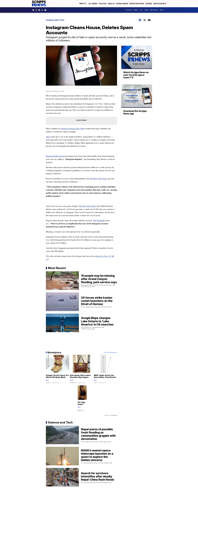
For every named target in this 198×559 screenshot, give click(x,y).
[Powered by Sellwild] (114, 415)
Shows (148, 4)
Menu (82, 3)
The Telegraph (98, 220)
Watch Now (159, 4)
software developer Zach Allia (72, 128)
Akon (48, 136)
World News (122, 4)
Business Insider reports (55, 156)
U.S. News (92, 4)
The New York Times (98, 178)
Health (111, 4)
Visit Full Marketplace (110, 352)
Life (141, 10)
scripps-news (39, 10)
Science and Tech (55, 20)
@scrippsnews (45, 10)
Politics (103, 4)
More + (162, 10)
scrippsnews (33, 10)
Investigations (137, 4)
